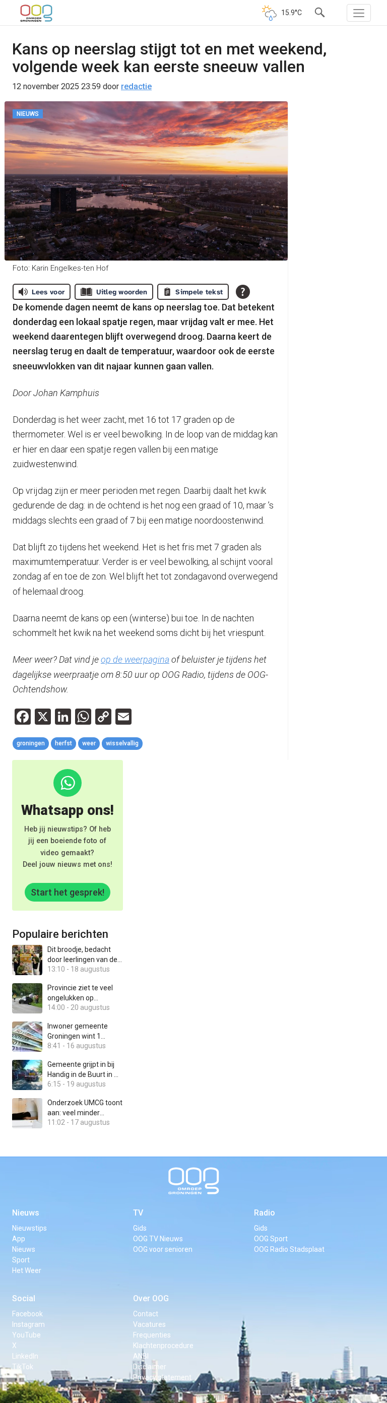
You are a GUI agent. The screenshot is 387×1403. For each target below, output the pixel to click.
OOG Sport (271, 1239)
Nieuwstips (29, 1228)
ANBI (141, 1356)
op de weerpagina (135, 659)
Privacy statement (162, 1377)
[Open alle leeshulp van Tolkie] (243, 292)
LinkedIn (25, 1356)
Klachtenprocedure (163, 1346)
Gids (140, 1228)
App (18, 1239)
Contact (145, 1314)
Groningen (31, 743)
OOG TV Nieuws (158, 1239)
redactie (136, 86)
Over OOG (151, 1298)
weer (89, 743)
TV (138, 1213)
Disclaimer (149, 1367)
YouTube (26, 1335)
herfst (63, 743)
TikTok (22, 1367)
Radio (264, 1213)
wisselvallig (122, 743)
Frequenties (152, 1335)
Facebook (27, 1314)
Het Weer (26, 1270)
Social (23, 1298)
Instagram (28, 1324)
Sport (21, 1260)
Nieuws (25, 1213)
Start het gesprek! (67, 892)
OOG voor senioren (162, 1249)
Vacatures (149, 1324)
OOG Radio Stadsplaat (289, 1249)
